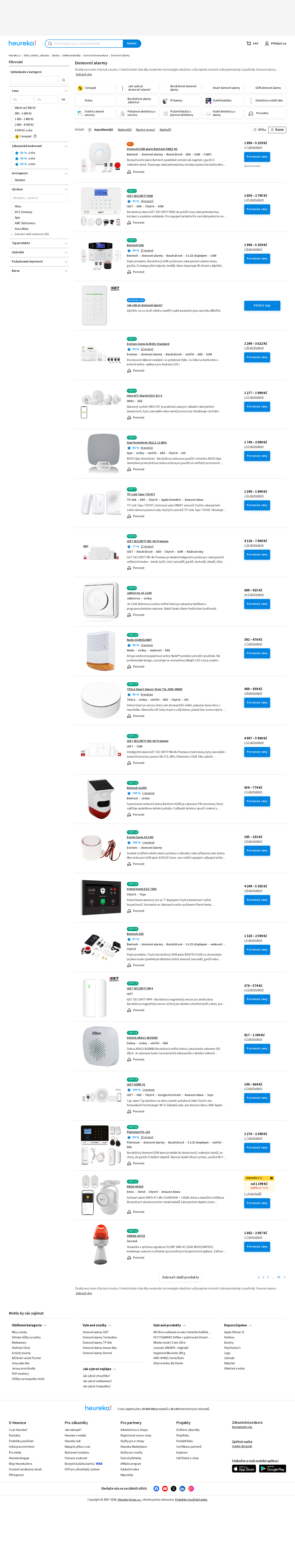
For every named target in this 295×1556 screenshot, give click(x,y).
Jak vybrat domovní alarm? (145, 305)
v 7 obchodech (253, 148)
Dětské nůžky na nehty (26, 1338)
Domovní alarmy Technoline (100, 1338)
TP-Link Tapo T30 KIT (141, 494)
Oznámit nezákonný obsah (25, 1469)
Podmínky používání (21, 1441)
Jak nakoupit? (73, 1430)
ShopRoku (182, 1435)
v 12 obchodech (254, 990)
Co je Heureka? (18, 1430)
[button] (34, 80)
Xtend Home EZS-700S (142, 889)
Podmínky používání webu (191, 1500)
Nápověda (126, 1475)
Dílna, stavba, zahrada (36, 55)
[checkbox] (12, 108)
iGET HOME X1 (136, 1085)
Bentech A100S (137, 788)
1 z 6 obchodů (252, 1194)
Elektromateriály (71, 55)
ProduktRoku (184, 1441)
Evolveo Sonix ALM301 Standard (148, 344)
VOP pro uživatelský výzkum (82, 1469)
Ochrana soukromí (76, 1458)
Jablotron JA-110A (139, 593)
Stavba (55, 55)
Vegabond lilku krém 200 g (169, 1353)
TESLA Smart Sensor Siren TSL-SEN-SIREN (154, 689)
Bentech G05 (135, 934)
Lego (227, 1353)
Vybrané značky (95, 1325)
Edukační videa (129, 1469)
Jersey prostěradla (23, 1369)
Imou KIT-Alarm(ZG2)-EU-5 (144, 396)
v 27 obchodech (254, 200)
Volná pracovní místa (21, 1447)
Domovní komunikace (96, 55)
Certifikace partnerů (188, 1447)
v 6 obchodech (253, 841)
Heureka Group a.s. (129, 1500)
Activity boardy (21, 1353)
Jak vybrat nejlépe (97, 1369)
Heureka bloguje (19, 1458)
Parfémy (229, 1338)
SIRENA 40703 (136, 1236)
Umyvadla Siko (21, 1363)
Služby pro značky (131, 1453)
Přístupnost (16, 1475)
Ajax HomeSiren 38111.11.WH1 (147, 443)
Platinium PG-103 (138, 1132)
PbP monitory (20, 1374)
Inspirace (182, 1453)
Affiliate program (130, 1464)
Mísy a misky (19, 1332)
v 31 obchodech (254, 496)
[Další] (284, 1277)
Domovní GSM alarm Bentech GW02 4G (152, 149)
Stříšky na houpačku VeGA (28, 1379)
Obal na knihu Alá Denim (168, 1363)
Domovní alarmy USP (95, 1332)
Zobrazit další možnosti (29, 234)
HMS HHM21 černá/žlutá (168, 1358)
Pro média (15, 1453)
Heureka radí (72, 1441)
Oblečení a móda (234, 1369)
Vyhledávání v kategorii (26, 72)
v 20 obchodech (254, 348)
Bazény (229, 1343)
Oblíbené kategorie (27, 1325)
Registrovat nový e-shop (135, 1435)
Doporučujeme (235, 1325)
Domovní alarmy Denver (97, 1353)
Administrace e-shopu (134, 1430)
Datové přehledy (130, 1458)
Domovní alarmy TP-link (97, 1343)
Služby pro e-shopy (132, 1441)
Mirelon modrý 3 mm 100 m (169, 1343)
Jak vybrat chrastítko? (96, 1376)
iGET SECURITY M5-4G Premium (147, 541)
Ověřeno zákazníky (188, 1430)
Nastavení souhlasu (77, 1453)
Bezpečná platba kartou (80, 1464)
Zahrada (229, 1358)
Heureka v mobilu (75, 1435)
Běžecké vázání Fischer (26, 1358)
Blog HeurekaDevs (20, 1464)
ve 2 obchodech (254, 595)
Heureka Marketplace (133, 1447)
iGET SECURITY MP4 (140, 988)
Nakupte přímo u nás (77, 1447)
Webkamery (19, 1343)
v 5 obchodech (253, 792)
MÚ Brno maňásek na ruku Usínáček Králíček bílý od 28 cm (182, 1332)
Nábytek (229, 1363)
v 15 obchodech (254, 447)
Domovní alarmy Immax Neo (100, 1348)
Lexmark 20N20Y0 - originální (170, 1348)
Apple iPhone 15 (234, 1332)
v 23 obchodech (254, 545)
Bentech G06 (135, 245)
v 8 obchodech (253, 249)
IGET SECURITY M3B (140, 196)
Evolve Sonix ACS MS (140, 837)
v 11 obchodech (254, 397)
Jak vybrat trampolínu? (97, 1387)
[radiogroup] (39, 159)
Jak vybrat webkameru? (97, 1381)
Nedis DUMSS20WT (139, 640)
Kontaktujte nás (242, 1427)
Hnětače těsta (21, 1348)
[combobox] (84, 44)
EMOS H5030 (135, 1187)
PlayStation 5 (232, 1348)
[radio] (12, 153)
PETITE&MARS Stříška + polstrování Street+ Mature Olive (182, 1338)
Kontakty (14, 1435)
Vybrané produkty (167, 1325)
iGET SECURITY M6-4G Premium (147, 741)
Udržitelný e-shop (187, 1458)
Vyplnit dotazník (242, 1446)
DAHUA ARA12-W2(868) (142, 1038)
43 (278, 1277)
